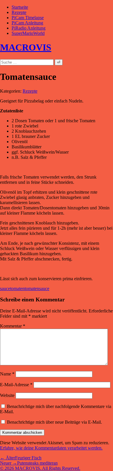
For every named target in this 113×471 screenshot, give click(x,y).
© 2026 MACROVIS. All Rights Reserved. (40, 468)
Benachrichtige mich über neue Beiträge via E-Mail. (54, 422)
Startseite (20, 7)
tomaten (17, 288)
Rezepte (19, 12)
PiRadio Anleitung (28, 28)
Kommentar (12, 325)
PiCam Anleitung (27, 22)
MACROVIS (25, 47)
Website (7, 395)
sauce (5, 288)
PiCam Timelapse (28, 17)
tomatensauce (37, 288)
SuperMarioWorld (28, 33)
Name (7, 373)
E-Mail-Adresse (16, 384)
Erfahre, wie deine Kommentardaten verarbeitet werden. (51, 447)
